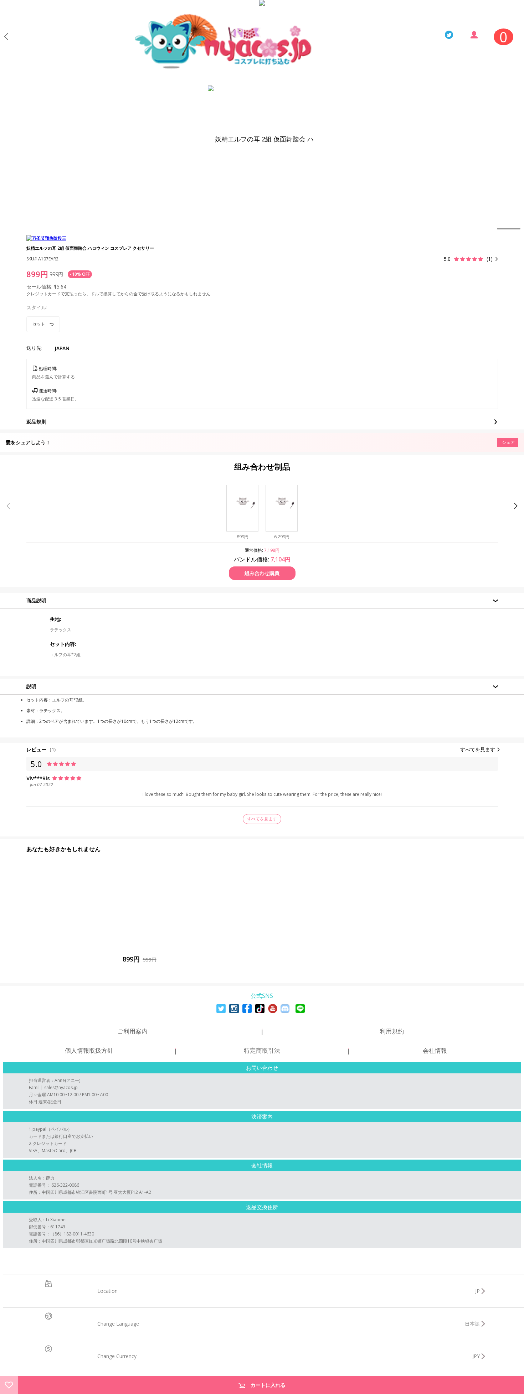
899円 (37, 274)
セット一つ (43, 324)
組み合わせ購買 (262, 573)
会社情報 (435, 1050)
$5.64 (60, 286)
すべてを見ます (477, 749)
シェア (508, 442)
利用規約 (392, 1031)
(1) (53, 749)
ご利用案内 (132, 1031)
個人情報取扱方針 (89, 1050)
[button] (515, 506)
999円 (56, 274)
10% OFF (81, 274)
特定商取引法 (262, 1050)
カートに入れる (268, 1385)
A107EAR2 (48, 259)
